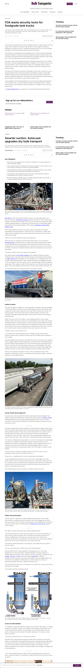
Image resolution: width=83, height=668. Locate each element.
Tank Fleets (7, 18)
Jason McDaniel (9, 150)
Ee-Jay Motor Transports (22, 255)
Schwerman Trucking (21, 220)
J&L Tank (12, 556)
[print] (52, 40)
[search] (8, 4)
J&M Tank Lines (11, 258)
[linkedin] (26, 40)
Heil (19, 556)
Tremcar (7, 556)
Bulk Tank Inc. (8, 218)
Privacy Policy (39, 665)
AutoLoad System (9, 242)
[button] (6, 4)
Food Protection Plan (12, 89)
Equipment (7, 134)
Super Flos (34, 556)
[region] (41, 665)
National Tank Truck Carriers (37, 523)
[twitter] (28, 40)
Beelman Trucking (47, 417)
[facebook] (24, 40)
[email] (33, 40)
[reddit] (31, 40)
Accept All (77, 665)
